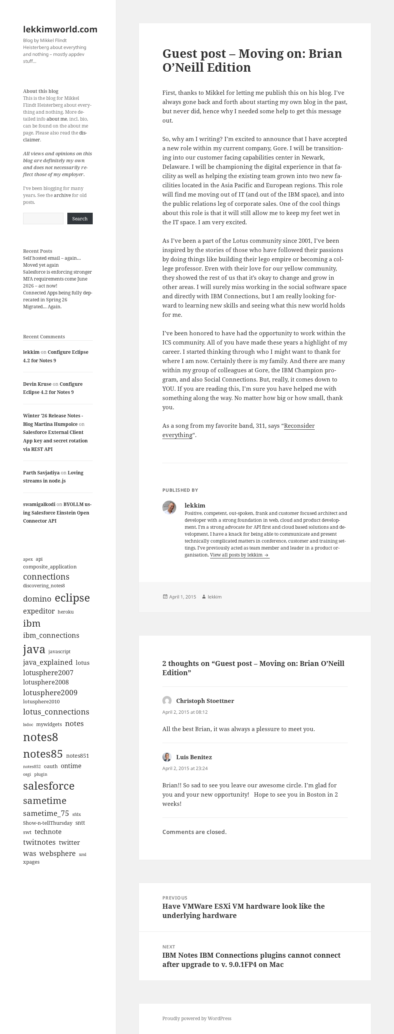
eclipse (72, 597)
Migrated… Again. (42, 306)
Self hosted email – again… (52, 258)
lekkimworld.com (60, 29)
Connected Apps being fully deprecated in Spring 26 (57, 296)
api (39, 559)
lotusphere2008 (46, 682)
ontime (71, 766)
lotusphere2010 (41, 701)
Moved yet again (41, 265)
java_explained (48, 662)
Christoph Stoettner (205, 700)
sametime (45, 800)
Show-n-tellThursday (47, 822)
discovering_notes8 (44, 585)
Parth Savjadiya (41, 472)
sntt (80, 822)
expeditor (39, 610)
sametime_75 (46, 813)
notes (74, 723)
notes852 (32, 766)
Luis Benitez (194, 757)
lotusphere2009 (50, 692)
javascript (59, 651)
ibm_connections (51, 635)
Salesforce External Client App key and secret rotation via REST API (55, 440)
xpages (31, 861)
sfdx (76, 814)
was (29, 853)
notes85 (43, 753)
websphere (57, 853)
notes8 (40, 737)
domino (37, 598)
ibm (32, 623)
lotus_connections (56, 711)
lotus (83, 662)
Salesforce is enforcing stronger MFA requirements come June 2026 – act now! (57, 279)
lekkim (31, 352)
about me (57, 119)
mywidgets (49, 724)
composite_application (50, 566)
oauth (51, 766)
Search (80, 218)
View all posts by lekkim (237, 554)
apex (28, 559)
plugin (40, 774)
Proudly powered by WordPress (196, 1018)
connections (46, 576)
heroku (66, 612)
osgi (27, 774)
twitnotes (39, 842)
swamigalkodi (39, 504)
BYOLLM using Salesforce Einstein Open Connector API (57, 512)
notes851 (77, 755)
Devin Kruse (37, 384)
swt (27, 832)
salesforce (49, 785)
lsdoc (28, 724)
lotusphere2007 (48, 672)
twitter (69, 842)
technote (48, 831)
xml (82, 854)
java (34, 648)
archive (62, 195)
